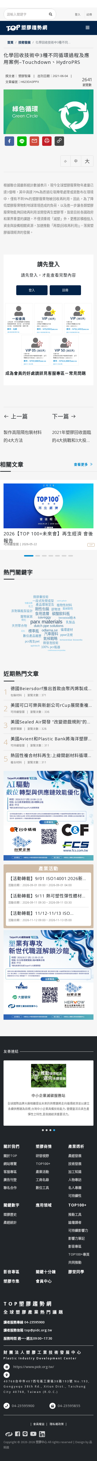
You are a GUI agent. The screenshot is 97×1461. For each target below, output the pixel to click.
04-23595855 (69, 1405)
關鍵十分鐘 (46, 1271)
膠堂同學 (76, 1271)
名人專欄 (74, 1187)
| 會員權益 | (39, 1424)
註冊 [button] (65, 290)
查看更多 (81, 464)
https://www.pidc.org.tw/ (33, 1366)
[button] (28, 556)
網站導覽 (10, 1163)
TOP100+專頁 (78, 1254)
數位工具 (42, 1187)
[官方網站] (8, 1435)
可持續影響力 (78, 1230)
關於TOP (10, 1155)
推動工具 (74, 1214)
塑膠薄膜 (16, 728)
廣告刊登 (10, 1179)
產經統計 (10, 1222)
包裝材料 (16, 695)
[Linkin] (42, 1435)
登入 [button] (32, 290)
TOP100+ (43, 1163)
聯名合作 (10, 1187)
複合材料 (16, 762)
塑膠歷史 (10, 1214)
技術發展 (24, 42)
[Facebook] (17, 1435)
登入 (78, 14)
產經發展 (74, 1155)
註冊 (89, 14)
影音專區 (74, 1246)
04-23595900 (34, 1322)
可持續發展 (11, 544)
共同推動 (74, 1262)
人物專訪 (74, 1179)
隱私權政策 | (57, 1424)
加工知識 (74, 1171)
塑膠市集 (12, 1281)
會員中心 (44, 1281)
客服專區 (10, 1171)
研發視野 (42, 1155)
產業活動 (42, 1171)
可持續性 (74, 1195)
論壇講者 (74, 1222)
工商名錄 (42, 1179)
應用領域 (44, 1205)
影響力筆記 (76, 1238)
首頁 (10, 42)
